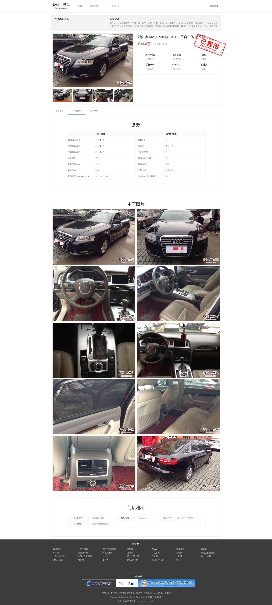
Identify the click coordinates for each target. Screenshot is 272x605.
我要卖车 (180, 549)
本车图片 (136, 204)
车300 (154, 549)
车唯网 (179, 556)
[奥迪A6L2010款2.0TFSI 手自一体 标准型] (93, 60)
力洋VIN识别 (59, 556)
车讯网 (179, 553)
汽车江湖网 (83, 549)
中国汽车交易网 (85, 556)
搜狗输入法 (105, 593)
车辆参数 (59, 111)
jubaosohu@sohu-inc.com (145, 601)
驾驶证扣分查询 (208, 553)
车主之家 (156, 553)
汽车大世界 (206, 556)
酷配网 (130, 549)
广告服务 (130, 593)
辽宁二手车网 (133, 556)
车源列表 (94, 6)
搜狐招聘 (122, 593)
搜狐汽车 (57, 549)
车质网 (155, 556)
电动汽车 (106, 556)
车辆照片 (77, 111)
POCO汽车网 (132, 560)
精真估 (204, 549)
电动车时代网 (158, 560)
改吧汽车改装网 (109, 549)
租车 (178, 560)
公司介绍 (167, 593)
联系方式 (138, 593)
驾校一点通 (58, 560)
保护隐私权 (148, 593)
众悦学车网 (83, 553)
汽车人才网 (107, 553)
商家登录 (214, 6)
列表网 (81, 560)
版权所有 (158, 597)
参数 (136, 124)
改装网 (130, 553)
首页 (80, 6)
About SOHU (158, 593)
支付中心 (114, 593)
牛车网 (56, 553)
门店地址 (136, 507)
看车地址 (94, 111)
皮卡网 (105, 560)
